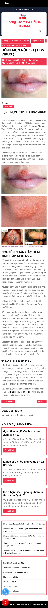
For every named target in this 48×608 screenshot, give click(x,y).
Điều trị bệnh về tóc (10, 577)
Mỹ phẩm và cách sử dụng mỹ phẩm (17, 572)
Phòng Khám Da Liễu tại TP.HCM (16, 41)
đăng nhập (14, 415)
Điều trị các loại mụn (10, 582)
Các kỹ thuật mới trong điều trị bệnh (17, 563)
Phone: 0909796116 (24, 9)
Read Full (10, 450)
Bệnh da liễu (38, 41)
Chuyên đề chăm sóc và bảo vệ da (16, 568)
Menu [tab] (8, 3)
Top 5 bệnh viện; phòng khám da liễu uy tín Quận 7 (23, 494)
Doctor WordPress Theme (15, 604)
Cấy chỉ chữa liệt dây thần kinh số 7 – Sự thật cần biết (24, 524)
